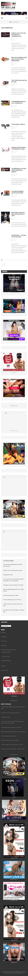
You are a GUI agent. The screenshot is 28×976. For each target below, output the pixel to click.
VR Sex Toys (4, 641)
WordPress (20, 973)
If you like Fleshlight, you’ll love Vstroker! (17, 192)
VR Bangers (14, 372)
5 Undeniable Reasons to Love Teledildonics (18, 102)
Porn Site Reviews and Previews (8, 649)
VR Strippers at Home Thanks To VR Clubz (13, 585)
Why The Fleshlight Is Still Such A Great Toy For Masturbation (19, 59)
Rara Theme (9, 973)
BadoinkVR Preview (6, 660)
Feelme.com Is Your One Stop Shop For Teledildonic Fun (18, 34)
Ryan (13, 85)
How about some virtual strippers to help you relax (13, 749)
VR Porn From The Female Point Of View (12, 570)
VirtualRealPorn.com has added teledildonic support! (18, 170)
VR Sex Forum (4, 670)
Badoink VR (14, 962)
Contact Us (3, 645)
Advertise (3, 632)
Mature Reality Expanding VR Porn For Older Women (13, 731)
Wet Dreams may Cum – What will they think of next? (18, 214)
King (13, 39)
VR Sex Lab (8, 7)
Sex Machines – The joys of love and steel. (18, 236)
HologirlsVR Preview (8, 574)
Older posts (4, 271)
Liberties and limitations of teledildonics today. (18, 148)
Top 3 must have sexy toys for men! (19, 81)
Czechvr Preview (6, 656)
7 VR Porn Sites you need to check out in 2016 (12, 744)
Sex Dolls (3, 666)
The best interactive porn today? (11, 595)
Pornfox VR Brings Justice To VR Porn (12, 599)
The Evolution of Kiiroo (18, 124)
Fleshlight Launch (14, 430)
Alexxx (14, 106)
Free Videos (4, 636)
